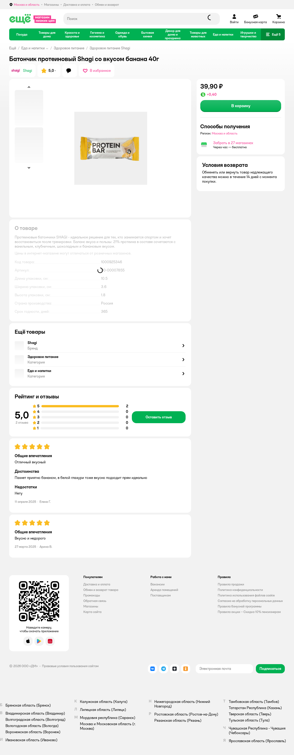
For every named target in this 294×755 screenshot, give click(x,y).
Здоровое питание (69, 48)
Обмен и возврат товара (100, 590)
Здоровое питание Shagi (110, 48)
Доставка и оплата (96, 584)
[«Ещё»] (32, 19)
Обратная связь (94, 601)
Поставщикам (160, 595)
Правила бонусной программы (239, 606)
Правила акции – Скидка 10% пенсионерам (249, 612)
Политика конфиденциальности (240, 590)
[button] (273, 34)
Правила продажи (231, 584)
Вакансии (157, 584)
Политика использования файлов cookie (246, 595)
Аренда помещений (164, 590)
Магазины (90, 606)
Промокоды (91, 595)
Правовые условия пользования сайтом (70, 666)
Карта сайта (92, 612)
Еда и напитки (33, 48)
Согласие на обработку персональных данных (250, 601)
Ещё (12, 48)
